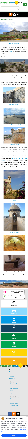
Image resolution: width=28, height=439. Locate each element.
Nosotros (11, 371)
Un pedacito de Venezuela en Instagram (16, 291)
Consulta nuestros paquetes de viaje (16, 296)
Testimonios (12, 376)
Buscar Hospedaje (14, 383)
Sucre (10, 51)
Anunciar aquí (13, 398)
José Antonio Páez (15, 158)
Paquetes (12, 393)
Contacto (11, 374)
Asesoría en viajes (14, 388)
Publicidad (12, 407)
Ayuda (11, 401)
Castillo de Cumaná (14, 104)
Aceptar (14, 435)
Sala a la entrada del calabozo (14, 252)
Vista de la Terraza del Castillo (14, 124)
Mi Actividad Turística (14, 405)
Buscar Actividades (14, 386)
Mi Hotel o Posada (14, 403)
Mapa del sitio (12, 378)
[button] (10, 16)
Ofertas (11, 390)
